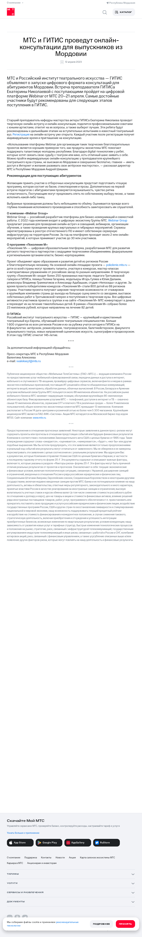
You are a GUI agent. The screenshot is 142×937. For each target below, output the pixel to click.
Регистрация (21, 135)
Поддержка (30, 857)
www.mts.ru (39, 418)
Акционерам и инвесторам (42, 863)
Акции (72, 857)
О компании (13, 857)
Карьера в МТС (15, 863)
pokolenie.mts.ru (116, 265)
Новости (60, 857)
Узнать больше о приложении (23, 833)
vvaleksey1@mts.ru (28, 361)
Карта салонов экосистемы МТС (97, 857)
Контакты (46, 857)
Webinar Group (117, 220)
